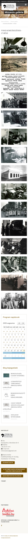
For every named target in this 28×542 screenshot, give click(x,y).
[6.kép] (14, 137)
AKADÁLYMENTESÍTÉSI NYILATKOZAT (12, 475)
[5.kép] (14, 119)
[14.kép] (14, 283)
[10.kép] (14, 210)
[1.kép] (14, 46)
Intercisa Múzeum (5, 21)
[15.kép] (14, 301)
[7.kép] (14, 155)
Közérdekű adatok (8, 462)
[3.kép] (14, 82)
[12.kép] (14, 246)
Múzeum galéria (14, 21)
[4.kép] (14, 100)
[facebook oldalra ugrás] (1, 525)
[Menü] (26, 4)
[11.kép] (14, 228)
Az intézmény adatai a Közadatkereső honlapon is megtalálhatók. (14, 470)
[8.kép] (14, 173)
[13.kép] (14, 264)
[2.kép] (14, 64)
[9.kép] (14, 191)
